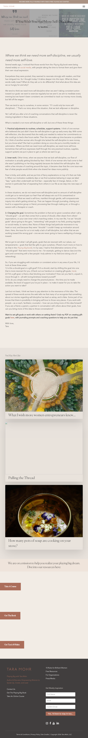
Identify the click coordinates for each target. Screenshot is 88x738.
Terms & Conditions (23, 734)
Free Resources (51, 671)
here (74, 271)
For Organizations (52, 675)
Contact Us (11, 689)
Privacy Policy (35, 734)
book (24, 248)
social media (25, 68)
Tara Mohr (44, 27)
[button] (84, 6)
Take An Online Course (15, 696)
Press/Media (50, 679)
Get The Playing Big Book (16, 693)
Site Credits (45, 734)
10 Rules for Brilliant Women (56, 668)
